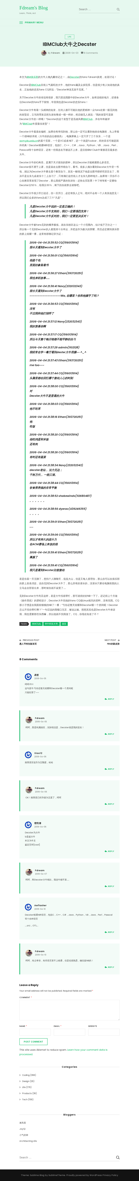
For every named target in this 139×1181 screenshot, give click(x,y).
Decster (74, 77)
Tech (25, 1099)
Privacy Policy (110, 1175)
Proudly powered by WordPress (84, 1175)
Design (25, 1081)
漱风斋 (22, 1122)
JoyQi (22, 1128)
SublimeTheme (56, 1175)
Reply (111, 699)
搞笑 (64, 623)
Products (27, 1093)
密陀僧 (37, 823)
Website (92, 1026)
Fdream (55, 52)
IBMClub (36, 85)
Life (69, 36)
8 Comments (91, 53)
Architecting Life (28, 1141)
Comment (25, 997)
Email (57, 1026)
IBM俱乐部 (32, 77)
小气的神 (23, 1135)
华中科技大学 (51, 623)
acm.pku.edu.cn (28, 140)
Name (23, 1026)
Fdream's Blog (33, 7)
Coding (26, 1075)
